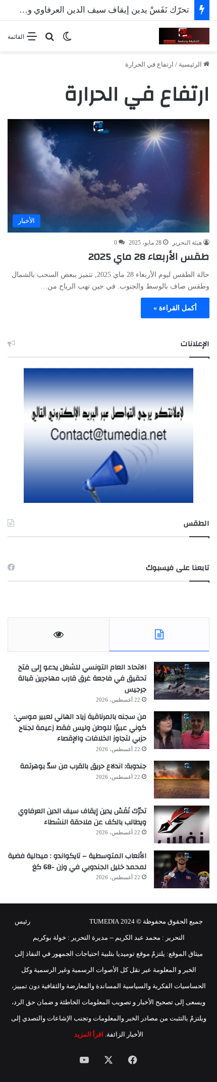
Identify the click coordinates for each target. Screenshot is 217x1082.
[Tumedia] (184, 36)
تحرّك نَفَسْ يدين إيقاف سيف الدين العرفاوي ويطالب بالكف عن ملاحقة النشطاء (82, 817)
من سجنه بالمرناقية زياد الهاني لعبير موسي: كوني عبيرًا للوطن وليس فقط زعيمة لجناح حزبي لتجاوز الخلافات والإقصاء (80, 727)
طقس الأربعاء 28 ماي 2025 (148, 256)
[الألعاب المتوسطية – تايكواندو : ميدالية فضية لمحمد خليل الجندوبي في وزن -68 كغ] (181, 869)
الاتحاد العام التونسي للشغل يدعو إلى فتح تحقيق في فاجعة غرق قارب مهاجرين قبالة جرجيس (82, 678)
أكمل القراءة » (175, 308)
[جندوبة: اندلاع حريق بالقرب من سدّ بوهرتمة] (181, 780)
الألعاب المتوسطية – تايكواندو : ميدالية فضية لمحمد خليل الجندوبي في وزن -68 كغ (77, 861)
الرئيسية (191, 64)
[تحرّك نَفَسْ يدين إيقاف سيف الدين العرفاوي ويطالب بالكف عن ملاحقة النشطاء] (181, 824)
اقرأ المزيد (88, 1034)
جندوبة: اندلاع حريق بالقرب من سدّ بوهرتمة (83, 766)
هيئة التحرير (187, 242)
